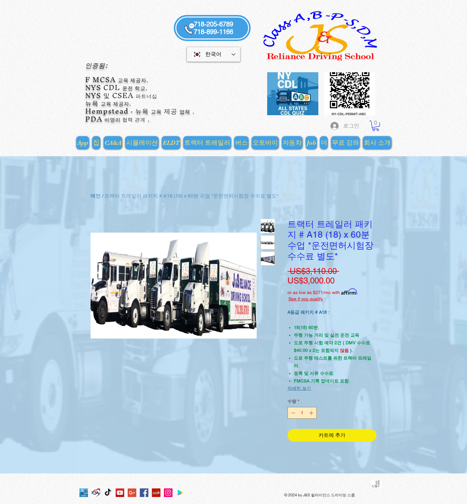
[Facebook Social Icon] (144, 492)
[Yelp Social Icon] (156, 492)
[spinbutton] (302, 412)
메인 (96, 196)
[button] (375, 126)
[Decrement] (292, 412)
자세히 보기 (299, 388)
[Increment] (312, 412)
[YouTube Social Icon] (120, 492)
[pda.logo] (95, 492)
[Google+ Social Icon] (132, 492)
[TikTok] (108, 492)
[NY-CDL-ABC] (83, 492)
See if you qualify (305, 298)
